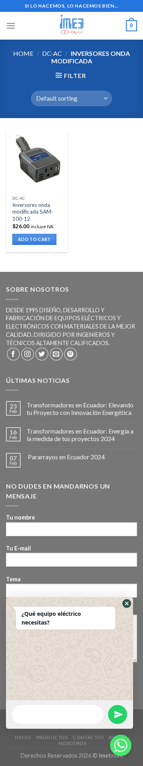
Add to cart (34, 239)
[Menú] (10, 25)
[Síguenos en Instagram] (27, 354)
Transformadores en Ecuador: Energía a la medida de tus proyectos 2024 (80, 434)
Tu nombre (20, 517)
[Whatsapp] (120, 745)
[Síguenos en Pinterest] (70, 354)
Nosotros (72, 743)
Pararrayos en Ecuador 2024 (66, 456)
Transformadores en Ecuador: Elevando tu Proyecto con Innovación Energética (80, 408)
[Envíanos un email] (56, 354)
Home (23, 53)
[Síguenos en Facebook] (13, 354)
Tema (13, 579)
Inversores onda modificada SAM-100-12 (32, 212)
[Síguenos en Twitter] (41, 354)
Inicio (23, 737)
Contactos (88, 737)
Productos (52, 737)
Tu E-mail (18, 548)
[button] (126, 603)
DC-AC (52, 53)
